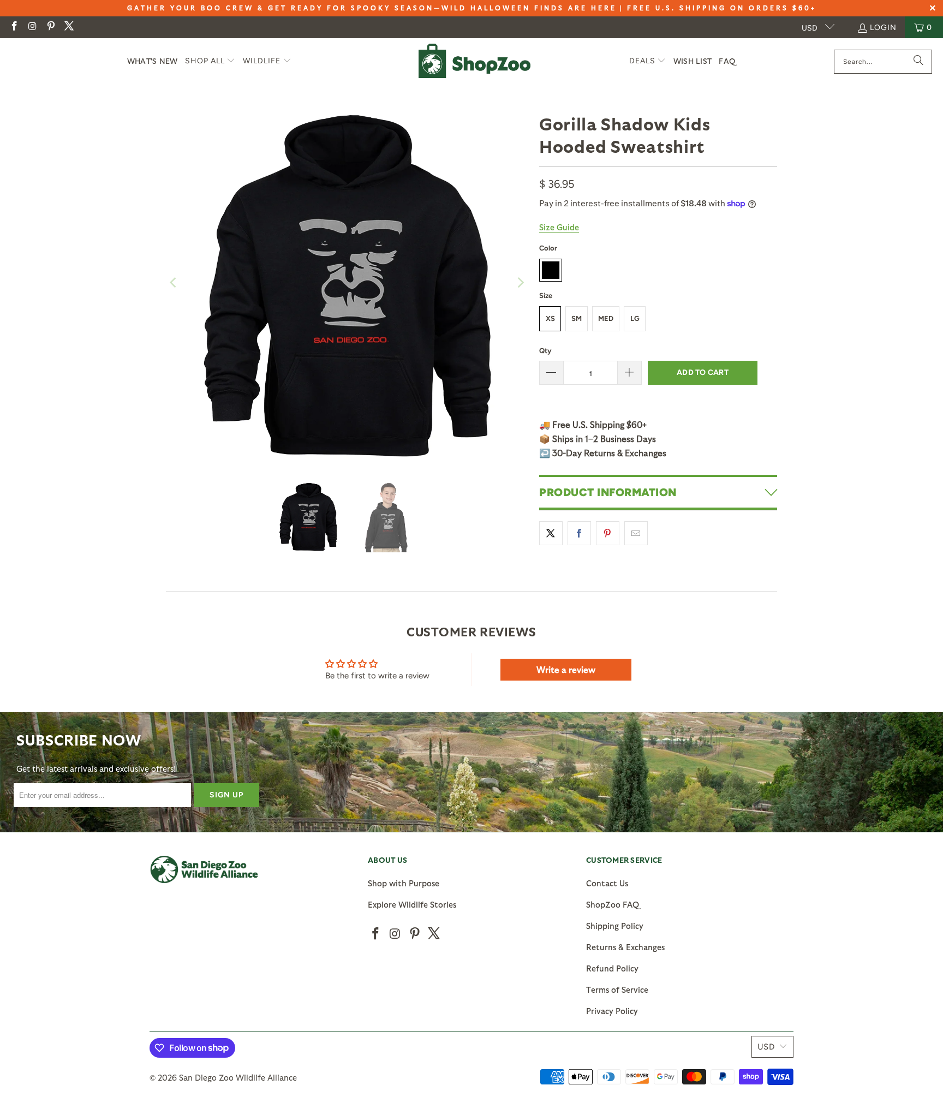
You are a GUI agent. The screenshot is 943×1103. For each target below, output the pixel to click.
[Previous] (174, 283)
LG (635, 318)
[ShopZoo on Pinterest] (50, 27)
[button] (210, 61)
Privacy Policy (612, 1011)
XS (550, 318)
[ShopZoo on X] (68, 27)
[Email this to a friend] (636, 533)
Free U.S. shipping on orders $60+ (721, 7)
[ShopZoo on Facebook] (13, 27)
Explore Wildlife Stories (412, 904)
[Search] (918, 62)
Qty (545, 351)
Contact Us (607, 883)
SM (576, 318)
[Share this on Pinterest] (607, 533)
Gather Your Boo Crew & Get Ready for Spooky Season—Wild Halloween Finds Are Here (372, 7)
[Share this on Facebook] (579, 533)
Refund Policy (612, 968)
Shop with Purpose (403, 883)
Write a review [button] (565, 669)
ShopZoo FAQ (612, 904)
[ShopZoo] (474, 61)
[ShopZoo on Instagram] (32, 27)
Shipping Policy (614, 926)
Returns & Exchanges (625, 947)
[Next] (520, 283)
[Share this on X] (551, 533)
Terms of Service (617, 989)
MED (605, 318)
